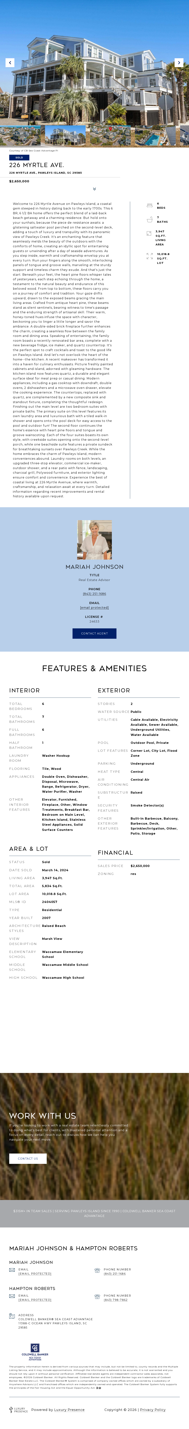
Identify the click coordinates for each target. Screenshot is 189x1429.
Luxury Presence (69, 1410)
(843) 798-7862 (116, 1300)
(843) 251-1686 (94, 594)
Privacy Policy (153, 1410)
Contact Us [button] (28, 1158)
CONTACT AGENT (94, 633)
